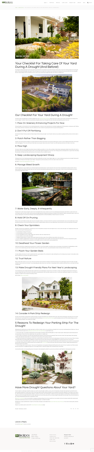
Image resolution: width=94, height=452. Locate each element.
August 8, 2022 (18, 61)
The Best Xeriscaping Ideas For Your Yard (26, 161)
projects (25, 408)
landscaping (21, 408)
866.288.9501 (34, 434)
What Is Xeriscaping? (24, 275)
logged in (21, 424)
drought (16, 408)
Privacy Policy (53, 434)
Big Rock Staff (31, 61)
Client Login (52, 439)
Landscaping (21, 7)
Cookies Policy (53, 436)
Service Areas (53, 441)
